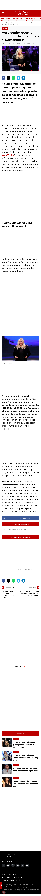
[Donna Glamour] (22, 13)
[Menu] (3, 13)
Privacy (1, 886)
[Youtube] (27, 865)
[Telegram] (18, 78)
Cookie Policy (17, 877)
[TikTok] (22, 865)
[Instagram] (13, 865)
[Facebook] (3, 78)
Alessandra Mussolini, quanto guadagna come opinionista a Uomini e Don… (24, 744)
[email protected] (7, 886)
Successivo (32, 587)
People (8, 23)
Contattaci (14, 875)
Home (3, 23)
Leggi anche (20, 733)
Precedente (9, 587)
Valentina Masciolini (8, 44)
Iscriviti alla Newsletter (20, 524)
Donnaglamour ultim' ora (20, 537)
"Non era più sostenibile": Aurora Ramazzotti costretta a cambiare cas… (25, 783)
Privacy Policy (6, 877)
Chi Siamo (5, 875)
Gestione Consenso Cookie (11, 880)
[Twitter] (8, 78)
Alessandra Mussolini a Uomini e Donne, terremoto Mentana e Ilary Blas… (25, 757)
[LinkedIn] (23, 78)
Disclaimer (23, 875)
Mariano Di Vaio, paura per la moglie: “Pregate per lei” (8, 594)
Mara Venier (8, 155)
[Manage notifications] (3, 892)
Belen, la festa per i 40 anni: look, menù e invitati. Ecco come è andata (29, 593)
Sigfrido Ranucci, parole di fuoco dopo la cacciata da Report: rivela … (25, 770)
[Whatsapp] (13, 78)
